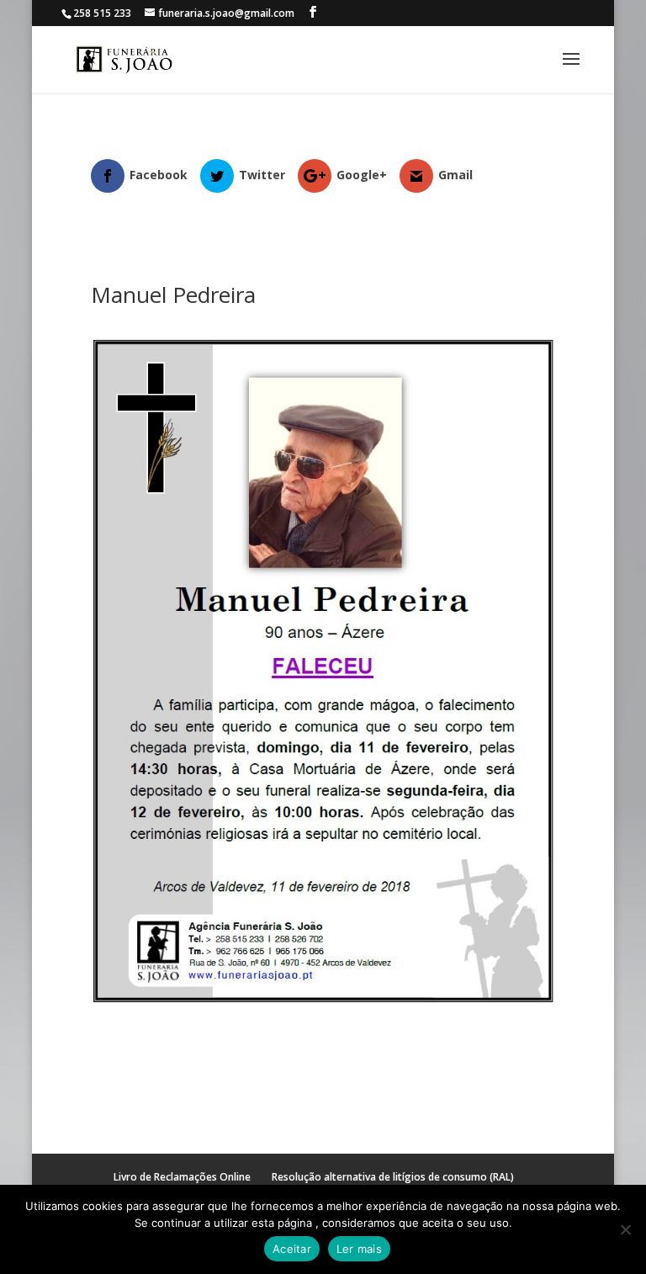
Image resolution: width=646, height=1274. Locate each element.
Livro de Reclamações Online (182, 1177)
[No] (625, 1229)
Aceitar (292, 1248)
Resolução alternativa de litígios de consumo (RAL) (393, 1177)
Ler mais (359, 1248)
